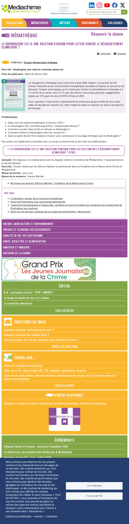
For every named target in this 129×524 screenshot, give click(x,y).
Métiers (65, 23)
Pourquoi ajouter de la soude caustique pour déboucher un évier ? (41, 340)
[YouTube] (107, 7)
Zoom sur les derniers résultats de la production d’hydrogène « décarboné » (50, 211)
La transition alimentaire (18, 303)
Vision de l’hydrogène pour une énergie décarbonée (37, 201)
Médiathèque (39, 23)
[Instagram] (100, 7)
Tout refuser (94, 485)
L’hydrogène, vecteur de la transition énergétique (36, 198)
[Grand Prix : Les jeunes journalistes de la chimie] (49, 279)
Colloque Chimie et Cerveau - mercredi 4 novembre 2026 (36, 446)
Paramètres (51, 516)
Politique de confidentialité (18, 516)
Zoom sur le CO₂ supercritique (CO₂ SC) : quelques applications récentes (45, 370)
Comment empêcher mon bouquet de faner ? (29, 330)
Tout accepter (94, 496)
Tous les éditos (64, 310)
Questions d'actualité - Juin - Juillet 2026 (27, 457)
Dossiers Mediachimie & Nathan (40, 62)
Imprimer (106, 53)
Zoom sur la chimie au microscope (23, 365)
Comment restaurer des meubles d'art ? (26, 335)
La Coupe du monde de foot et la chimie (26, 298)
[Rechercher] (124, 12)
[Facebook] (115, 7)
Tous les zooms (64, 385)
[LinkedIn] (92, 7)
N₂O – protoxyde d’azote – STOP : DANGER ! (28, 292)
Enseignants (90, 23)
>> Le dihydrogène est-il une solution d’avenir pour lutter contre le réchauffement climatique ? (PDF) (63, 150)
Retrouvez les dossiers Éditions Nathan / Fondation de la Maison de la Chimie (51, 183)
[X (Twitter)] (122, 7)
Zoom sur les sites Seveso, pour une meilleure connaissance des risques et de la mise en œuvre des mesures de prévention (60, 377)
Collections (14, 23)
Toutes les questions (64, 346)
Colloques (115, 23)
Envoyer (121, 53)
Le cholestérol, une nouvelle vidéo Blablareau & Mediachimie (38, 452)
